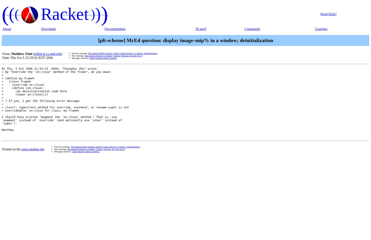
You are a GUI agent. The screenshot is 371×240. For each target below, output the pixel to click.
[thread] (98, 58)
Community (252, 29)
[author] (113, 58)
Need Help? (328, 14)
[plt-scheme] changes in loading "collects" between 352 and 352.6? (113, 56)
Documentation (115, 29)
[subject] (105, 58)
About (6, 29)
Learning (321, 29)
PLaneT (201, 29)
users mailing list (32, 149)
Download (48, 29)
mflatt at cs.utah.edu (47, 54)
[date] (92, 58)
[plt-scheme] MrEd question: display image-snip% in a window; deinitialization (122, 53)
